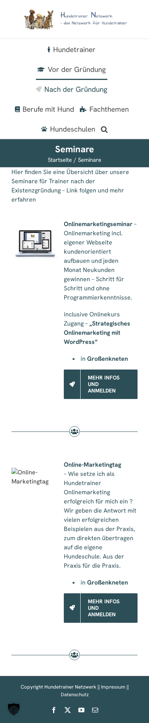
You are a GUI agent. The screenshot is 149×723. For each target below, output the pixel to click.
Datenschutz (75, 694)
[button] (104, 128)
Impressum (113, 687)
